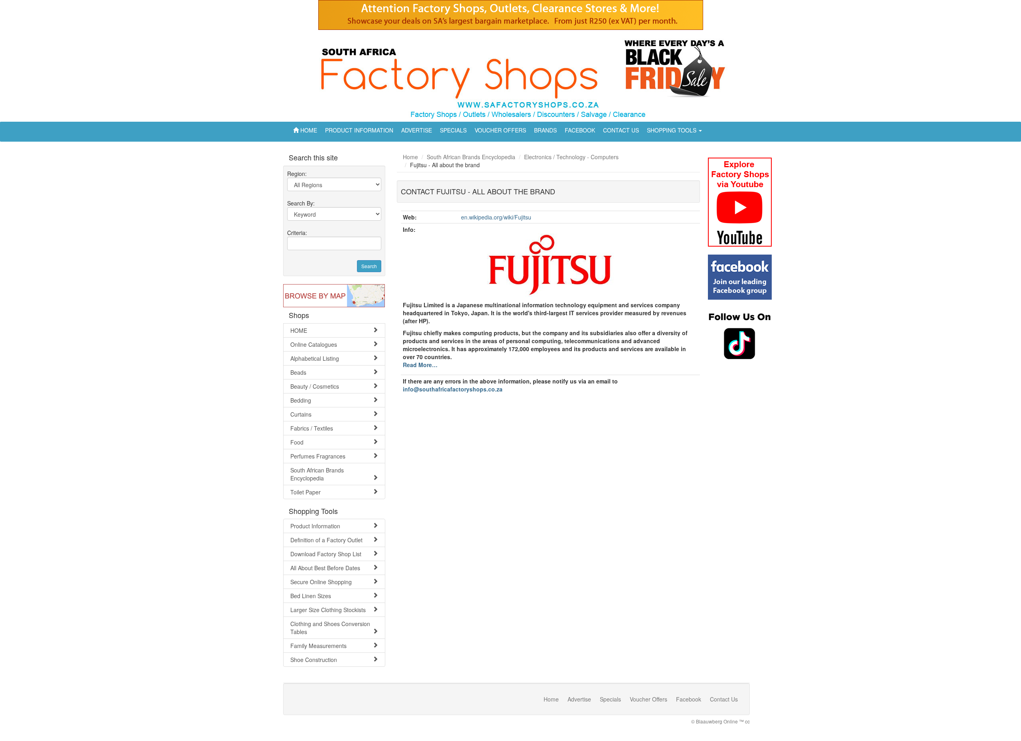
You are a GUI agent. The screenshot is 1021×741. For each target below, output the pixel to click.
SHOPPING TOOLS (672, 130)
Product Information (315, 526)
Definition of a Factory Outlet (326, 540)
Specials (610, 699)
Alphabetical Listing (314, 358)
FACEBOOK (580, 130)
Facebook (688, 699)
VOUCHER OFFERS (500, 130)
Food (297, 442)
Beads (298, 372)
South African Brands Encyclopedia (317, 474)
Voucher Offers (648, 699)
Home (410, 157)
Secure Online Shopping (321, 582)
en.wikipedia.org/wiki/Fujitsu (496, 217)
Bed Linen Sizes (310, 596)
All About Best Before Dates (325, 568)
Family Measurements (318, 646)
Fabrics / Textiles (311, 428)
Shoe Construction (313, 660)
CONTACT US (621, 130)
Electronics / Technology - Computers (571, 157)
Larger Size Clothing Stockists (328, 610)
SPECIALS (453, 130)
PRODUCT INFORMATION (359, 130)
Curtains (300, 414)
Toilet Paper (305, 492)
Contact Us (724, 699)
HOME (308, 130)
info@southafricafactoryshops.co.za (453, 389)
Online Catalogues (313, 344)
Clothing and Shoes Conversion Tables (330, 628)
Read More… (420, 365)
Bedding (300, 400)
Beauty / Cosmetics (314, 386)
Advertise (579, 699)
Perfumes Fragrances (317, 456)
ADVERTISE (416, 130)
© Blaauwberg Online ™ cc (720, 721)
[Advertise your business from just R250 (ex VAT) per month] (510, 18)
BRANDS (545, 130)
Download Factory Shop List (325, 554)
